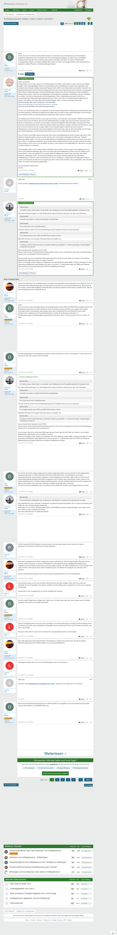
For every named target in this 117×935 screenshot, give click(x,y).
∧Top (113, 932)
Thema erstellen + (42, 10)
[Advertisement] (48, 38)
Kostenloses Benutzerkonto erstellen (55, 773)
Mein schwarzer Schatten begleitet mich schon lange (33, 893)
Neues (24, 10)
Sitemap (69, 920)
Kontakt (33, 920)
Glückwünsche (16, 903)
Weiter (88, 780)
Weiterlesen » (55, 753)
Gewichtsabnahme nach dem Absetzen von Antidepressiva (35, 850)
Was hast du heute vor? (20, 884)
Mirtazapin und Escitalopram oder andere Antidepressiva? (34, 872)
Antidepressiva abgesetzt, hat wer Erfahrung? (30, 898)
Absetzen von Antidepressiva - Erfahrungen (28, 857)
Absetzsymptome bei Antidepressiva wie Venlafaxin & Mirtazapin (37, 862)
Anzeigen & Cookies (57, 920)
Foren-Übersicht (9, 911)
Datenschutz (47, 920)
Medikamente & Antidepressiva (26, 911)
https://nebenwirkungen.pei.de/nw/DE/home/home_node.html (38, 104)
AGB (65, 920)
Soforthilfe (54, 10)
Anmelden (88, 10)
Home (7, 10)
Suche (32, 10)
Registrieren (78, 10)
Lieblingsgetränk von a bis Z (22, 888)
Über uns (27, 920)
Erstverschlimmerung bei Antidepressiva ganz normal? (33, 867)
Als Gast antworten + (11, 23)
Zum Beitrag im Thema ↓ (27, 174)
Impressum (40, 920)
